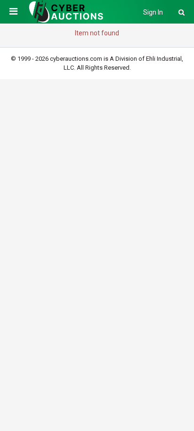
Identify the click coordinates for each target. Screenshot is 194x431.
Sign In (153, 12)
